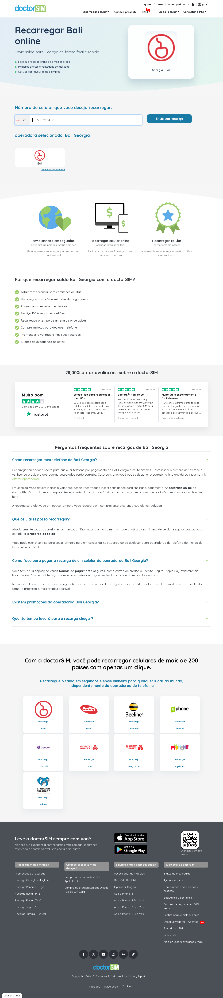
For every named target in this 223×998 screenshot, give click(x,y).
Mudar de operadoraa (53, 169)
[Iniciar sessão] (193, 4)
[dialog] (12, 995)
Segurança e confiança (178, 897)
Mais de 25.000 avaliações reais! (183, 942)
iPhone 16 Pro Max (129, 907)
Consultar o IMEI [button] (193, 11)
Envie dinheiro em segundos (54, 241)
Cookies (127, 986)
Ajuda (147, 4)
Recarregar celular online (110, 241)
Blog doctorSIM (173, 928)
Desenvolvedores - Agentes (184, 921)
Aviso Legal (111, 986)
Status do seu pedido (171, 4)
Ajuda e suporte (173, 880)
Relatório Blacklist (125, 880)
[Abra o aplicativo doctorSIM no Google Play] (130, 849)
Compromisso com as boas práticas (181, 889)
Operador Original (125, 887)
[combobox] (22, 120)
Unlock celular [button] (168, 11)
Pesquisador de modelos (129, 873)
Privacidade (93, 986)
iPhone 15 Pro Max (129, 914)
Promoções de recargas (30, 873)
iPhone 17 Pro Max (129, 900)
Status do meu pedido (177, 873)
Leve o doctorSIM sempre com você (53, 838)
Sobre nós (170, 935)
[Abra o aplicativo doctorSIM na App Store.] (130, 838)
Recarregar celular (166, 241)
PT (203, 4)
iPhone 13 (123, 893)
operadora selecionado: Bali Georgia (52, 135)
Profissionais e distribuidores (181, 915)
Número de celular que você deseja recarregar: (63, 107)
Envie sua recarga (169, 119)
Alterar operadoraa (25, 479)
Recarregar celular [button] (94, 11)
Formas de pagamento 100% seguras (181, 906)
